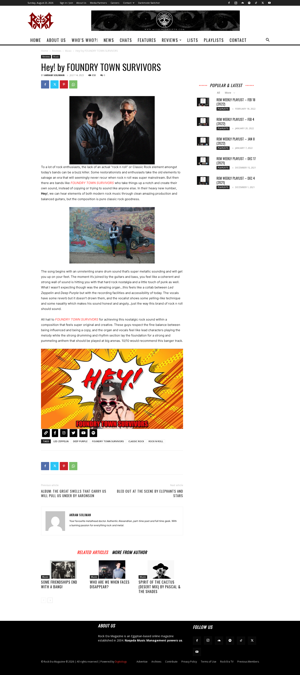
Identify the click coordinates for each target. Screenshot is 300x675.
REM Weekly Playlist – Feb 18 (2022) (236, 102)
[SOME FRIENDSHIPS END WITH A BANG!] (63, 569)
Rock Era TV (226, 661)
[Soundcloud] (242, 3)
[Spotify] (249, 3)
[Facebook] (229, 3)
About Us (81, 2)
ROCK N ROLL (156, 441)
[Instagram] (236, 3)
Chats (126, 40)
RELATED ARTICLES (92, 551)
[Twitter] (263, 3)
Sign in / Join (66, 2)
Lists (192, 40)
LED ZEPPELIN (61, 441)
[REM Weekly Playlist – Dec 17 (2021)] (203, 161)
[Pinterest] (64, 84)
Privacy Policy (189, 661)
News (109, 40)
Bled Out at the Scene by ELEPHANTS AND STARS (150, 493)
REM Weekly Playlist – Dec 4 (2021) (236, 180)
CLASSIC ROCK (136, 441)
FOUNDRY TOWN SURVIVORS (108, 441)
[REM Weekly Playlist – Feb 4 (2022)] (203, 121)
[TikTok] (256, 3)
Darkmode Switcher (149, 2)
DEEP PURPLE (80, 441)
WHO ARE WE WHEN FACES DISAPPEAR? (110, 584)
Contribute (171, 661)
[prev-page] (43, 600)
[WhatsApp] (73, 84)
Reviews (170, 40)
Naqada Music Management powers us (153, 640)
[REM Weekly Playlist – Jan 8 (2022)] (203, 141)
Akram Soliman (54, 75)
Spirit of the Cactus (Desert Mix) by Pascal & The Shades (160, 586)
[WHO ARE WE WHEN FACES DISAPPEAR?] (112, 569)
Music (68, 51)
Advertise (142, 661)
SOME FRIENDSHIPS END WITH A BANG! (59, 584)
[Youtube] (269, 3)
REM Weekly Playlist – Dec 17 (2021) (236, 160)
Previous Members (248, 661)
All (218, 92)
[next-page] (50, 600)
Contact (127, 2)
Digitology (121, 661)
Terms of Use (208, 661)
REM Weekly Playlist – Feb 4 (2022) (235, 121)
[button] (267, 40)
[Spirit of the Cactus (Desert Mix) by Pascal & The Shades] (161, 569)
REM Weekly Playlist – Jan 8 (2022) (236, 141)
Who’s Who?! (85, 40)
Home (35, 40)
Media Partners (98, 2)
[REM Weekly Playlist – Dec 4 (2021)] (203, 180)
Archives (156, 661)
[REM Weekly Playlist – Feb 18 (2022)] (203, 102)
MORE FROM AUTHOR (129, 551)
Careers (115, 2)
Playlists (214, 40)
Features (147, 40)
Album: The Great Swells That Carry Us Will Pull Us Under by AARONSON (73, 493)
